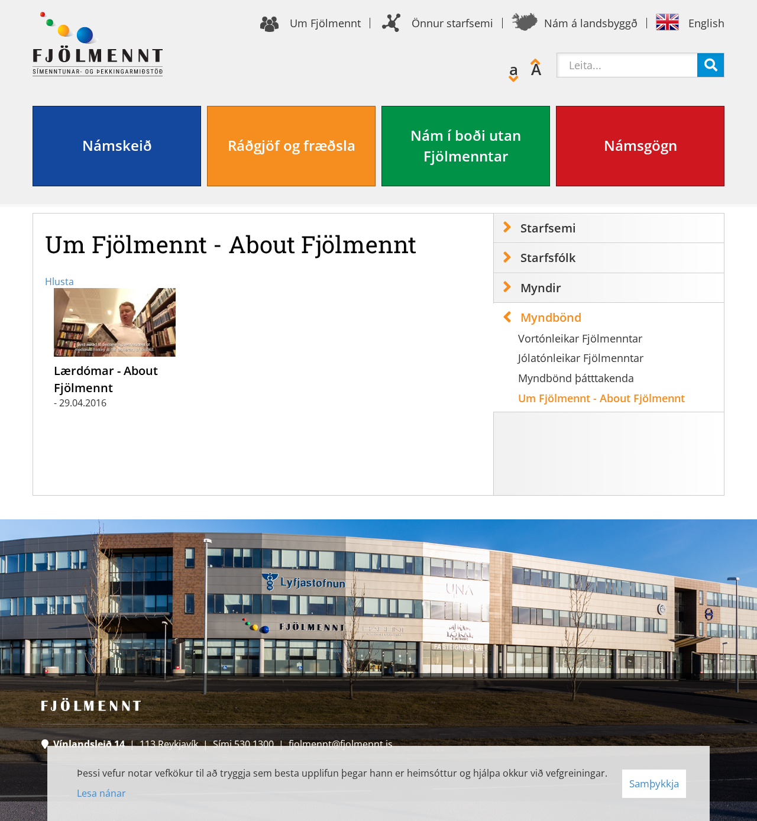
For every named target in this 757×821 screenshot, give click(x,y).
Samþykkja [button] (654, 783)
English (706, 23)
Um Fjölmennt (325, 23)
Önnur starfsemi (452, 23)
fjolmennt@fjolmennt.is (341, 744)
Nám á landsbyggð (591, 23)
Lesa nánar (101, 793)
